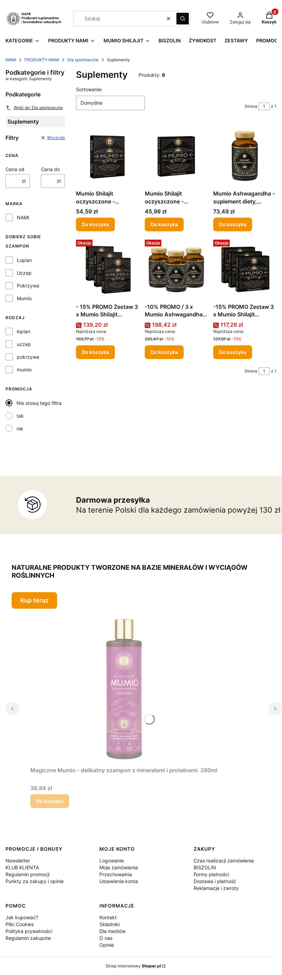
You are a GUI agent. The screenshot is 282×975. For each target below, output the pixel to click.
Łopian (24, 260)
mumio (24, 370)
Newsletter (18, 860)
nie (20, 428)
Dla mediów (112, 931)
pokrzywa (28, 357)
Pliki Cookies (20, 924)
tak (20, 416)
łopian (23, 331)
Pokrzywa (28, 286)
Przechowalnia (115, 874)
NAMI (11, 59)
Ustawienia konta (118, 881)
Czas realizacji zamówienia (224, 860)
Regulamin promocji (28, 874)
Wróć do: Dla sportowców (38, 107)
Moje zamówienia (118, 867)
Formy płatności (211, 874)
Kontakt (108, 917)
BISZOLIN (205, 867)
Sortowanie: (89, 89)
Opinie (106, 945)
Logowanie (111, 860)
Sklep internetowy (133, 965)
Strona (251, 106)
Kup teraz (34, 600)
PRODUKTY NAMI (41, 59)
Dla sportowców (83, 59)
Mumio (24, 298)
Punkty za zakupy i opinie (35, 881)
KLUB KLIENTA (22, 867)
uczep (24, 344)
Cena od (15, 169)
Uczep (24, 273)
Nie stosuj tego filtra (39, 403)
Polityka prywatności (29, 931)
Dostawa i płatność (215, 881)
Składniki (109, 924)
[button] (182, 18)
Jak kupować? (22, 917)
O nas (105, 938)
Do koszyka (95, 224)
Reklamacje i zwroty (216, 888)
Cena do (50, 169)
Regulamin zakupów (28, 938)
